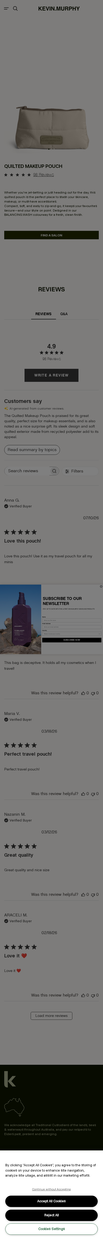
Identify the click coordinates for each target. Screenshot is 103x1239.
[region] (51, 1194)
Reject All (51, 1215)
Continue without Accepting (51, 1189)
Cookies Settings (51, 1229)
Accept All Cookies (51, 1201)
